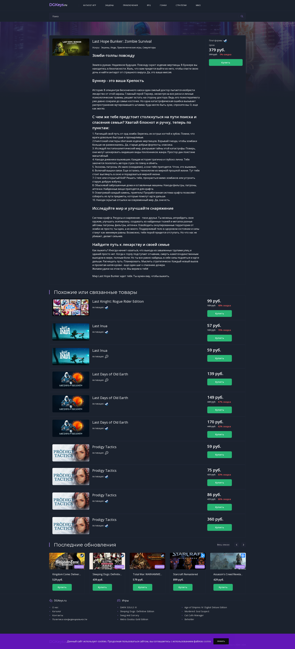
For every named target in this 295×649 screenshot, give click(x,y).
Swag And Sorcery (129, 615)
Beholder (189, 619)
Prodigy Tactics (104, 446)
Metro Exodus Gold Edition (134, 619)
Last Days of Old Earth (110, 374)
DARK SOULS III (128, 607)
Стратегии (181, 5)
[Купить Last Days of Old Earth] (70, 380)
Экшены (109, 5)
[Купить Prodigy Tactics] (70, 452)
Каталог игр (89, 5)
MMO (198, 5)
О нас (55, 607)
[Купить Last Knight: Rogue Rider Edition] (70, 307)
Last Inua (99, 326)
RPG (149, 5)
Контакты (57, 615)
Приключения (130, 5)
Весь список (223, 544)
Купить (225, 62)
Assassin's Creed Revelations (230, 574)
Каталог (56, 611)
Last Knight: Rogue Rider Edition (118, 301)
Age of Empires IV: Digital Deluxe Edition (206, 607)
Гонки (163, 5)
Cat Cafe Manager (194, 615)
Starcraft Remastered (185, 574)
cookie (207, 641)
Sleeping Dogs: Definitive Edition (111, 574)
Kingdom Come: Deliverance (68, 574)
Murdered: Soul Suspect (197, 611)
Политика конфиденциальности (69, 619)
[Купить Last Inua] (70, 332)
